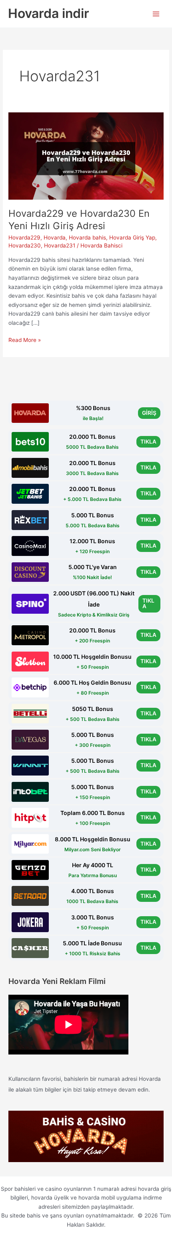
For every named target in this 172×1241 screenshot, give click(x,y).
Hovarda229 (24, 237)
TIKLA (148, 441)
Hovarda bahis (87, 237)
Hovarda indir (48, 13)
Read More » (24, 340)
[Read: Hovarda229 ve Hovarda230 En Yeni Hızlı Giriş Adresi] (86, 155)
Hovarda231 (59, 245)
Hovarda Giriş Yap (132, 237)
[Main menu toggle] (156, 14)
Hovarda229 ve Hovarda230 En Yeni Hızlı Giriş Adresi (79, 220)
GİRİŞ (149, 413)
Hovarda (55, 237)
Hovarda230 (24, 245)
